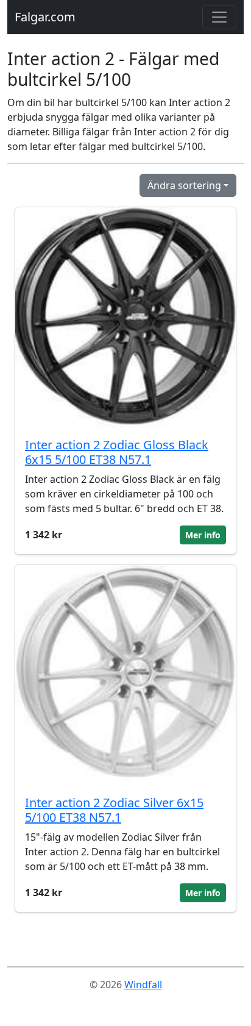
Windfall (143, 984)
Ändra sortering (184, 185)
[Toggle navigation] (219, 17)
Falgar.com (45, 17)
